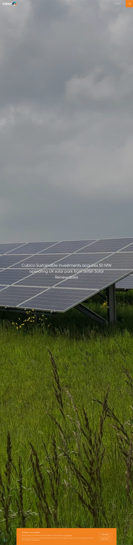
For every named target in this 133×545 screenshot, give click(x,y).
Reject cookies (105, 538)
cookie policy (68, 535)
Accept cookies (105, 534)
